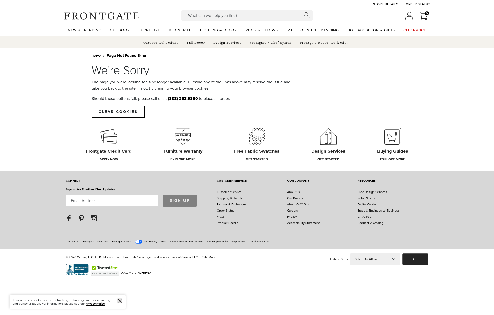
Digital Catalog (368, 204)
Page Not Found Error (127, 55)
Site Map (208, 257)
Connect (73, 181)
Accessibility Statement (303, 223)
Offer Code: (129, 273)
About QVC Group (299, 204)
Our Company (298, 181)
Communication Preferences (186, 241)
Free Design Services (372, 192)
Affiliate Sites (339, 259)
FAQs (221, 216)
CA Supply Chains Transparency (226, 241)
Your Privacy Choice (154, 241)
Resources (367, 181)
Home (96, 55)
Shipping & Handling (231, 198)
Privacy (292, 216)
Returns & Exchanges (231, 204)
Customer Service (232, 181)
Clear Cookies (118, 112)
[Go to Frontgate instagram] (94, 218)
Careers (292, 210)
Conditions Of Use (259, 241)
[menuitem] (85, 30)
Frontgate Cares (121, 241)
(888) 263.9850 (183, 98)
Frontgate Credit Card (95, 241)
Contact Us (72, 241)
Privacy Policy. (95, 303)
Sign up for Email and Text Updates (90, 189)
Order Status (418, 4)
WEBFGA (144, 273)
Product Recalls (227, 223)
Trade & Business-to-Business (379, 210)
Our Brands (295, 198)
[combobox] (247, 15)
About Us (293, 192)
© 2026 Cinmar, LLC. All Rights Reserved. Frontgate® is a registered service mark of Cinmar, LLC (132, 257)
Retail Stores (366, 198)
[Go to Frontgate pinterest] (81, 218)
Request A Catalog (370, 223)
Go (415, 259)
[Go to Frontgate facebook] (69, 218)
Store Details (385, 4)
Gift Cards (364, 216)
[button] (101, 16)
